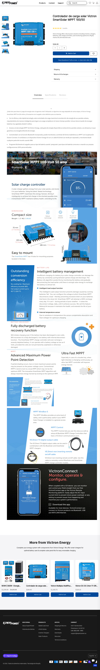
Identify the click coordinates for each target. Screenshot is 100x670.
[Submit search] (69, 3)
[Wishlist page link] (90, 3)
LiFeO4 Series (42, 629)
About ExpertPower (28, 625)
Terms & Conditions (60, 640)
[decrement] (55, 48)
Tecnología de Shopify (33, 663)
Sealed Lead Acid (43, 625)
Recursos (57, 636)
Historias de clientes (28, 629)
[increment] (64, 48)
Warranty (57, 629)
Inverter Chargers (43, 633)
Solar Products (42, 636)
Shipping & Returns (60, 625)
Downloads (58, 633)
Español (91, 656)
